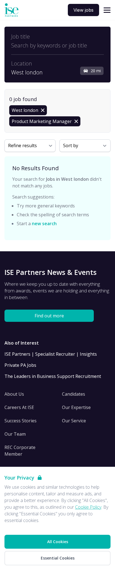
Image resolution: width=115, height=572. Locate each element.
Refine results (22, 145)
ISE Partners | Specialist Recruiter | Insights (50, 354)
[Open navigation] (107, 10)
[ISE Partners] (11, 10)
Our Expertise (76, 407)
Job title (20, 36)
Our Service (74, 421)
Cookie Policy (88, 507)
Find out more (49, 316)
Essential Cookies (58, 558)
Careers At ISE (19, 407)
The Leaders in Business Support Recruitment (52, 376)
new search (44, 223)
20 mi (96, 70)
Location (21, 63)
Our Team (15, 434)
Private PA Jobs (20, 365)
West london (27, 72)
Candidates (73, 394)
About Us (14, 394)
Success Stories (20, 421)
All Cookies (57, 541)
